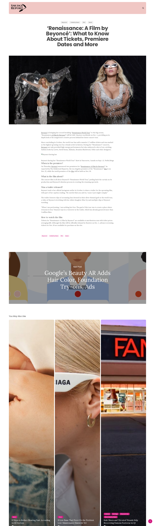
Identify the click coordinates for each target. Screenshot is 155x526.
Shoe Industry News (110, 517)
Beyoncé (64, 22)
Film (84, 22)
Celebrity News (74, 22)
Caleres (107, 514)
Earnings (115, 514)
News (14, 517)
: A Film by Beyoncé (58, 135)
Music (90, 22)
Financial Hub (124, 514)
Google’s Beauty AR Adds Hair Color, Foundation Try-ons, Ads (77, 278)
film (105, 169)
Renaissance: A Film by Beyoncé (92, 167)
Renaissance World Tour (81, 133)
